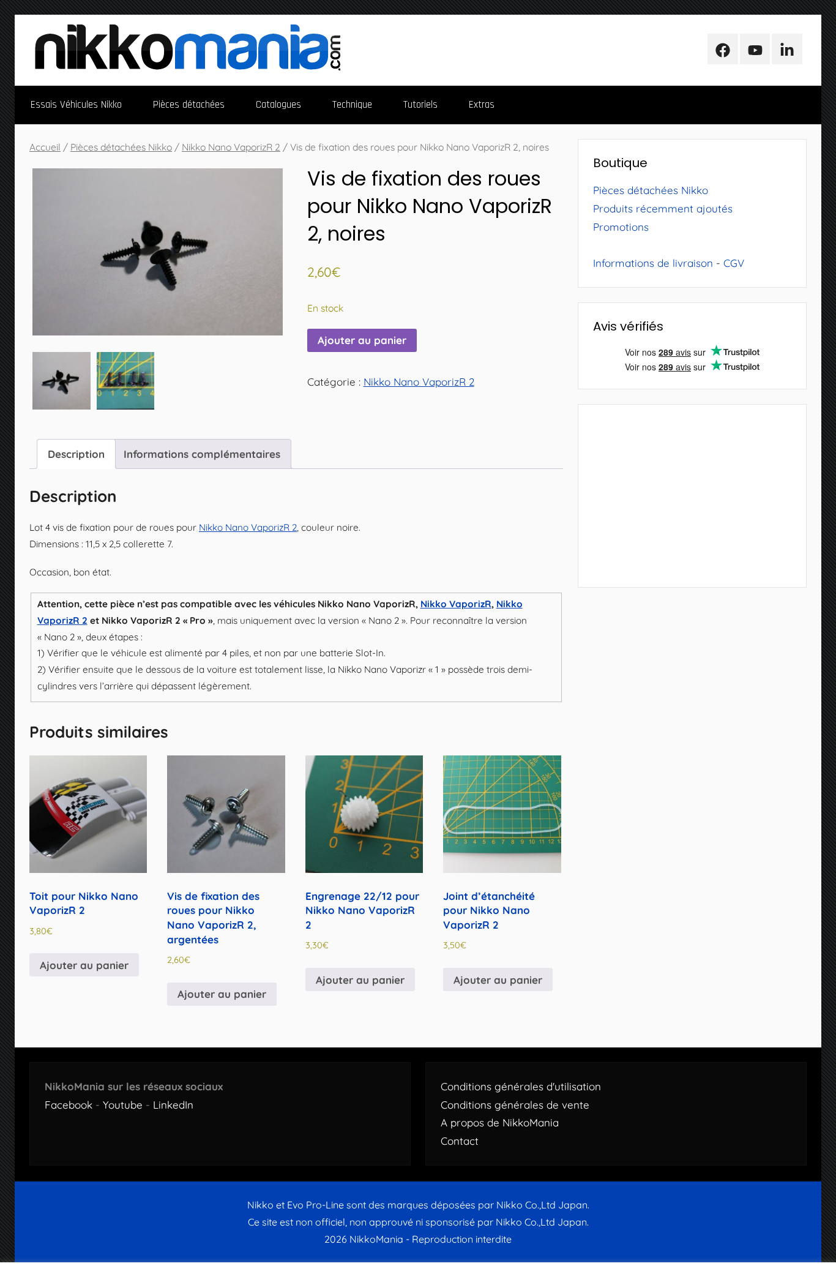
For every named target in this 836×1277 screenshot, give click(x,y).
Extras (482, 104)
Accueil (45, 147)
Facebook (68, 1104)
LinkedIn (173, 1104)
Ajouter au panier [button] (84, 965)
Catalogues (278, 104)
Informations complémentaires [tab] (202, 454)
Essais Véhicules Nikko (76, 104)
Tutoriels (420, 104)
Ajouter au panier (362, 340)
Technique (352, 104)
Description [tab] (76, 454)
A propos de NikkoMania (500, 1122)
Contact (460, 1140)
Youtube (123, 1104)
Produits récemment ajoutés (663, 208)
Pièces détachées (189, 104)
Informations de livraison (653, 263)
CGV (733, 263)
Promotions (621, 226)
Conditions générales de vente (515, 1104)
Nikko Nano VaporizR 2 (231, 147)
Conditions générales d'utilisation (521, 1086)
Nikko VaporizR (455, 604)
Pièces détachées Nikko (121, 147)
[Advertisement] (692, 495)
